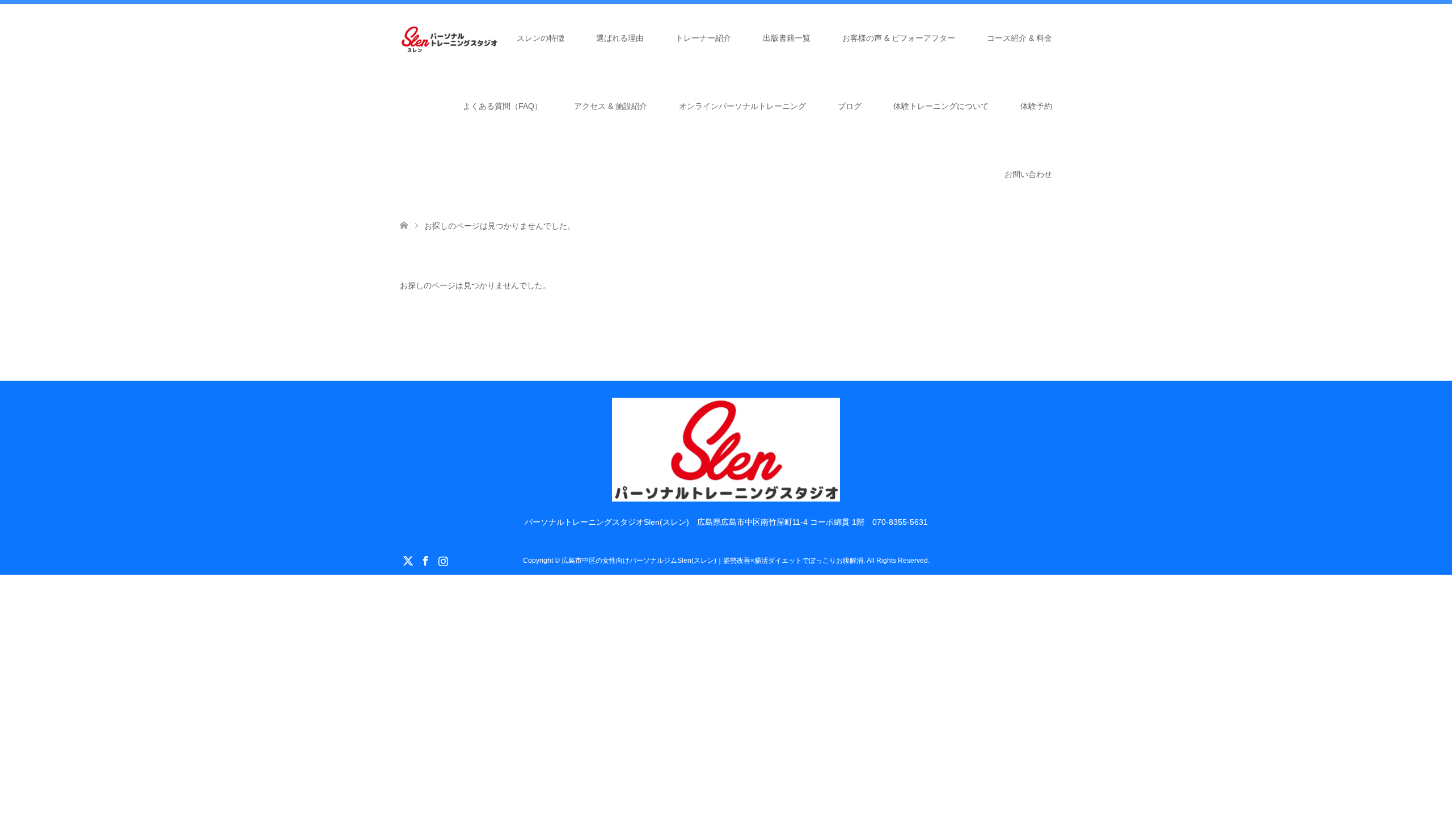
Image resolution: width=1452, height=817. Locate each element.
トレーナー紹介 (703, 38)
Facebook (425, 560)
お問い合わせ (1028, 174)
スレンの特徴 (540, 38)
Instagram (443, 560)
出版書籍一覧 (787, 38)
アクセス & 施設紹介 (610, 106)
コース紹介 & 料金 (1019, 38)
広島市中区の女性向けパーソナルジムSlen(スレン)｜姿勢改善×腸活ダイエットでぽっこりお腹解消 (712, 561)
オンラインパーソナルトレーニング (742, 106)
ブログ (850, 106)
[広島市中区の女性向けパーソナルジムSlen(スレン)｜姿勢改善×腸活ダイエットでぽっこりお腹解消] (726, 496)
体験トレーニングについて (941, 106)
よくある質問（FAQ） (502, 106)
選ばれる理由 (620, 38)
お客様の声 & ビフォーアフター (898, 38)
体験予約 (1036, 106)
